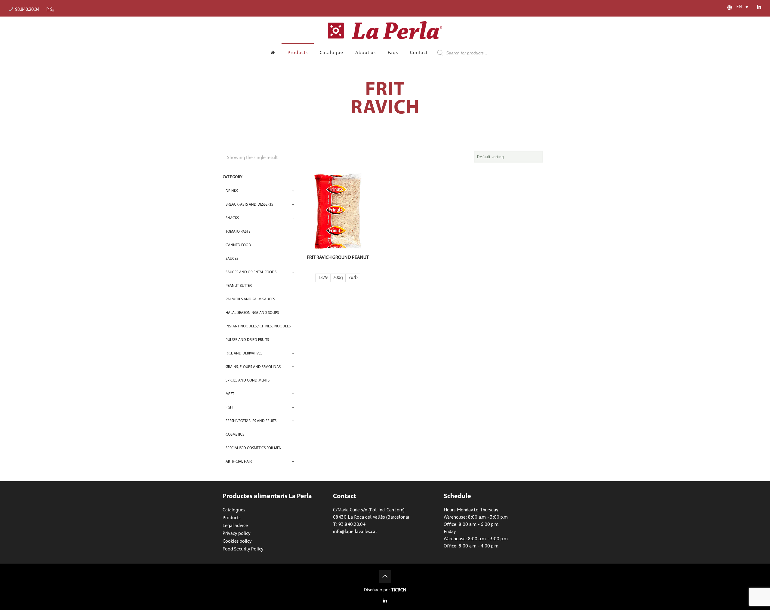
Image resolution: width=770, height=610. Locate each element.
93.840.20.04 (27, 9)
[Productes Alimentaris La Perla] (385, 30)
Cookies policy (237, 541)
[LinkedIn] (759, 7)
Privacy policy (237, 533)
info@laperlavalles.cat (355, 531)
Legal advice (235, 525)
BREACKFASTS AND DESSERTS (249, 205)
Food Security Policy (243, 549)
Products (231, 518)
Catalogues (234, 510)
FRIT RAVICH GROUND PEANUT (338, 257)
